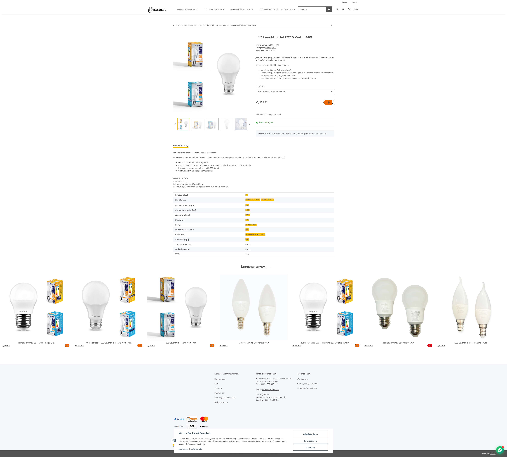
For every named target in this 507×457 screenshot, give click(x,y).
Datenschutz (196, 449)
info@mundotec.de (270, 389)
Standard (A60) (251, 225)
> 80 (247, 210)
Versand (277, 114)
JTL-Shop (493, 454)
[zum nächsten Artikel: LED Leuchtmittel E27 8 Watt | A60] (331, 25)
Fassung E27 (270, 47)
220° (247, 215)
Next (249, 124)
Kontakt (354, 2)
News (344, 2)
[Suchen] (329, 9)
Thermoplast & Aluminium (255, 234)
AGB (216, 383)
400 (247, 205)
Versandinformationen (307, 388)
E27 (247, 220)
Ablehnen (310, 448)
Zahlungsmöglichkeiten (307, 383)
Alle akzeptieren (310, 434)
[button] (337, 9)
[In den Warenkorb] (175, 34)
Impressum (183, 449)
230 (247, 239)
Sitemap (218, 388)
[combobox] (295, 91)
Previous (175, 124)
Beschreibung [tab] (180, 145)
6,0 (247, 229)
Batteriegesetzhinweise (224, 397)
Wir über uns (303, 379)
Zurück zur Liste (181, 25)
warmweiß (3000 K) (252, 200)
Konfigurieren (310, 441)
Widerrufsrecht (221, 402)
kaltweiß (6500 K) (267, 200)
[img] (328, 102)
